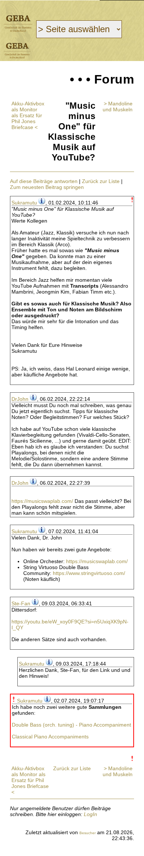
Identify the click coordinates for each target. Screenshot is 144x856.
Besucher (87, 833)
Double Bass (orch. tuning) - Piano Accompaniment (71, 725)
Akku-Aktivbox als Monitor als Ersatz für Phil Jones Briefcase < (27, 115)
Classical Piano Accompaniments (50, 737)
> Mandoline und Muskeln (118, 106)
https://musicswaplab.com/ (42, 501)
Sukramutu (24, 203)
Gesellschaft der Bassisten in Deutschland (18, 23)
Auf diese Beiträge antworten (44, 181)
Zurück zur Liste (101, 181)
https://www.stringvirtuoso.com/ (89, 573)
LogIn (90, 814)
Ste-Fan (20, 603)
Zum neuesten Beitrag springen (47, 187)
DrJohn (19, 399)
